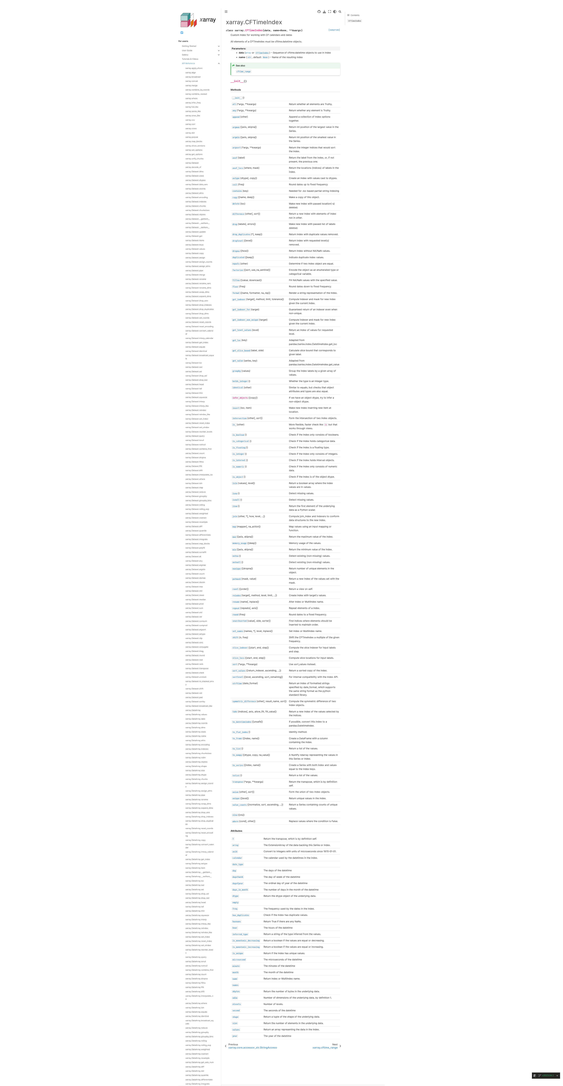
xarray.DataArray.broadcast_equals (199, 1022)
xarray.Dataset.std (193, 612)
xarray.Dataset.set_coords (197, 318)
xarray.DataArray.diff (194, 1066)
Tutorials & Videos (190, 59)
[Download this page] (324, 11)
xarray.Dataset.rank (194, 664)
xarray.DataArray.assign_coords (199, 785)
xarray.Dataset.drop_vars (196, 300)
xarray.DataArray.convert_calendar (199, 846)
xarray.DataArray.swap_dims (198, 804)
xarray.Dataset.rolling (195, 505)
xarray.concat (191, 81)
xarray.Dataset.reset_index (197, 423)
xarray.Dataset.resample (196, 522)
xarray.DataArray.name (195, 736)
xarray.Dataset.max (194, 586)
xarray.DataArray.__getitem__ (198, 872)
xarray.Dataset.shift (194, 688)
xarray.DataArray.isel (194, 885)
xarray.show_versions (195, 146)
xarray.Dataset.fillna (194, 462)
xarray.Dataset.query (195, 436)
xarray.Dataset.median (195, 599)
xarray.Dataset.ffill (193, 466)
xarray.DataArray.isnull (195, 961)
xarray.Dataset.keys (194, 244)
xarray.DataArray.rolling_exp (198, 1045)
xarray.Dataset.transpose (196, 668)
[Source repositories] (319, 11)
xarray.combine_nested (196, 94)
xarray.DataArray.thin (195, 911)
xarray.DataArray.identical (197, 1016)
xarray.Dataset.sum (194, 608)
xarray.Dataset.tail (193, 388)
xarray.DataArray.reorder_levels (199, 951)
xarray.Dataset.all (193, 556)
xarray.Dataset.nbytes (195, 214)
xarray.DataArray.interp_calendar (199, 853)
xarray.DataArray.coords (196, 723)
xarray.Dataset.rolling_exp (197, 509)
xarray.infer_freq (193, 102)
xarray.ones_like (192, 115)
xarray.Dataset (192, 163)
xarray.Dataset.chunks (195, 206)
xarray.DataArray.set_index (197, 937)
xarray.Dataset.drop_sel (196, 376)
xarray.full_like (191, 107)
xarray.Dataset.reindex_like (197, 414)
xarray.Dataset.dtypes (195, 180)
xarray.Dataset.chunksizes (197, 210)
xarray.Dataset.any (193, 561)
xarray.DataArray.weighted (197, 1049)
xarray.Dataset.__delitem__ (197, 227)
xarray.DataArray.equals (196, 1012)
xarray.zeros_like (193, 111)
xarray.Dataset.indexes (195, 201)
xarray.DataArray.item (195, 868)
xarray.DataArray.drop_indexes (199, 816)
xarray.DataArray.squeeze (197, 915)
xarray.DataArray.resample (197, 1058)
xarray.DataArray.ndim (195, 757)
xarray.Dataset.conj (194, 642)
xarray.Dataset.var (193, 616)
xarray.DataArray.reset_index (198, 941)
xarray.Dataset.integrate (196, 539)
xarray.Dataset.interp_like (197, 406)
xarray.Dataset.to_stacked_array (199, 683)
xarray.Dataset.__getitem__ (197, 219)
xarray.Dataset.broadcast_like (198, 706)
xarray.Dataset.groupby (196, 496)
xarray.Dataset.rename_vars (198, 283)
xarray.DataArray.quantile (196, 1075)
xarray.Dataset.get (193, 236)
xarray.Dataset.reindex (195, 410)
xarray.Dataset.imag (194, 651)
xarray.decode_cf (193, 167)
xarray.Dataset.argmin (195, 569)
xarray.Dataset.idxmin (195, 582)
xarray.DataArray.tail (194, 906)
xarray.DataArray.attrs (195, 740)
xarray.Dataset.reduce (195, 492)
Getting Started (189, 46)
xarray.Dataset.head (194, 384)
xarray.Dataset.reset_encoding (199, 326)
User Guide (187, 50)
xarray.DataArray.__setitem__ (198, 876)
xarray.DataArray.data (195, 719)
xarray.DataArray (193, 710)
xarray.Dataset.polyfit (195, 548)
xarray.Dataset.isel (193, 367)
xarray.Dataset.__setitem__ (197, 223)
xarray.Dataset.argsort (195, 629)
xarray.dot (190, 133)
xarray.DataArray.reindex (196, 928)
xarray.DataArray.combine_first (199, 970)
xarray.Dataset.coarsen (196, 518)
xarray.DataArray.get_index (197, 859)
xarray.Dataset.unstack (195, 677)
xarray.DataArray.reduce (196, 1028)
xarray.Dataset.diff (193, 526)
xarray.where (191, 98)
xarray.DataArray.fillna (195, 983)
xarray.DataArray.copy (195, 840)
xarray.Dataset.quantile (196, 530)
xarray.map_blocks (193, 141)
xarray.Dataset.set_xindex (197, 427)
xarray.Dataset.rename (195, 279)
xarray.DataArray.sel (194, 889)
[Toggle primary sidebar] (226, 11)
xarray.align (190, 72)
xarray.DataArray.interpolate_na (199, 997)
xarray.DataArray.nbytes (196, 762)
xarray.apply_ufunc (193, 68)
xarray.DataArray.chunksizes (198, 753)
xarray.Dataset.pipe (194, 270)
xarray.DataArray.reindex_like (198, 932)
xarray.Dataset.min (193, 591)
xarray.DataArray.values (196, 714)
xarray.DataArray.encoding (197, 744)
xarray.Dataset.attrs (194, 193)
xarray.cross (191, 128)
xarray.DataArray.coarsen (196, 1054)
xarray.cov (190, 120)
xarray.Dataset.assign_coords (198, 262)
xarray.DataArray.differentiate (199, 1079)
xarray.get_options (193, 154)
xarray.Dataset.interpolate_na (198, 474)
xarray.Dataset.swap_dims (197, 292)
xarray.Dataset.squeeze (196, 397)
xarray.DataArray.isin (194, 1007)
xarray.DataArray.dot (194, 1071)
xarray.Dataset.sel (193, 371)
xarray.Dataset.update (195, 232)
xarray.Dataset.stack (194, 672)
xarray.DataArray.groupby (197, 1032)
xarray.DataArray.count (195, 974)
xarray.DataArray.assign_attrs (198, 791)
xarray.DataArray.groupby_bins (199, 1036)
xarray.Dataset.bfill (193, 470)
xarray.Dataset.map (194, 487)
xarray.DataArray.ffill (194, 987)
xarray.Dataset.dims (194, 171)
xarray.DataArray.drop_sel (197, 894)
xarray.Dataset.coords (195, 188)
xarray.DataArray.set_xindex (198, 945)
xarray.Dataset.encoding (196, 197)
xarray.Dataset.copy (194, 253)
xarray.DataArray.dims (195, 727)
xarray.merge (191, 85)
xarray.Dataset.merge (195, 275)
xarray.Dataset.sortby (195, 701)
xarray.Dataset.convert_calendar (199, 332)
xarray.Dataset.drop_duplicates (199, 309)
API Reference (188, 63)
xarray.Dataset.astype (195, 634)
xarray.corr (190, 124)
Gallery (185, 55)
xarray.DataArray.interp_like (198, 924)
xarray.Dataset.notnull (195, 444)
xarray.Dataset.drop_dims (197, 313)
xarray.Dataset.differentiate (198, 535)
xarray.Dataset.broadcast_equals (199, 357)
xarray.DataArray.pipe (195, 795)
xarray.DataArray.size (195, 770)
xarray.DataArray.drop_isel (197, 898)
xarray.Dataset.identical (196, 351)
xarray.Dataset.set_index (196, 419)
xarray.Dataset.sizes (194, 176)
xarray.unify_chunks (194, 158)
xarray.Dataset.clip (193, 638)
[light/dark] (335, 11)
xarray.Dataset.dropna (195, 457)
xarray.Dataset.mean (194, 595)
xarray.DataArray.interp (196, 919)
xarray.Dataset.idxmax (195, 578)
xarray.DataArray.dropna (196, 978)
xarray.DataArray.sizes (195, 732)
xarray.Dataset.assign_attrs (197, 266)
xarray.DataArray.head (195, 902)
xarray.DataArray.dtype (195, 774)
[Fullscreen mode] (329, 11)
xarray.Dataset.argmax (195, 565)
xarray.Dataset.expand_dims (198, 296)
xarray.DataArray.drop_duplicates (199, 822)
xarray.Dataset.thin (194, 393)
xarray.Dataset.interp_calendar (199, 338)
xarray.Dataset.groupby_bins (198, 500)
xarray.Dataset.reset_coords (198, 322)
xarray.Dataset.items (194, 240)
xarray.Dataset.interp (195, 401)
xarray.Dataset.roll (193, 693)
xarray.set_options (193, 150)
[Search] (340, 11)
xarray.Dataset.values (195, 249)
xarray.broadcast (193, 77)
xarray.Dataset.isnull (194, 440)
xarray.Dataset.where (195, 479)
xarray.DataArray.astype (196, 863)
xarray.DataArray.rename (196, 799)
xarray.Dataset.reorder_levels (198, 432)
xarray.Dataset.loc (193, 363)
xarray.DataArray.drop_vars (197, 812)
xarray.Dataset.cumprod (196, 625)
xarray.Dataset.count (195, 453)
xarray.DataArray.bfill (194, 991)
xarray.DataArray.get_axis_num (199, 1062)
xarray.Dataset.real (194, 660)
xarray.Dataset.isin (193, 483)
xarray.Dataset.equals (195, 347)
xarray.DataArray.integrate (197, 1084)
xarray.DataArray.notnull (196, 965)
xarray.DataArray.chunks (196, 779)
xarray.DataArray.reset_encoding (199, 834)
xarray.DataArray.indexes (196, 749)
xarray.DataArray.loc (194, 881)
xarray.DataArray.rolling (196, 1041)
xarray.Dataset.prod (194, 604)
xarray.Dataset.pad (194, 697)
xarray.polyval (191, 137)
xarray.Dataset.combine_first (198, 449)
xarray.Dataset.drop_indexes (198, 305)
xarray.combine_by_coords (197, 90)
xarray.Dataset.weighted (196, 513)
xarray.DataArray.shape (196, 766)
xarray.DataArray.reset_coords (199, 828)
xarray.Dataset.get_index (196, 342)
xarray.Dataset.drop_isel (196, 380)
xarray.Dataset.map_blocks (197, 543)
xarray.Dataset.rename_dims (198, 288)
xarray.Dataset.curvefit (195, 552)
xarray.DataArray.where (196, 1003)
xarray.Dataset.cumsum (196, 621)
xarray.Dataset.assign (195, 257)
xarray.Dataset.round (195, 655)
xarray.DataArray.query (195, 957)
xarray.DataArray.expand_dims (199, 808)
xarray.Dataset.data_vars (196, 184)
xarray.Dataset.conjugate (196, 647)
